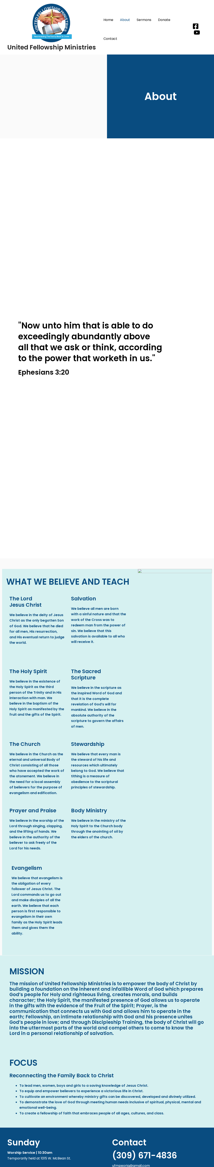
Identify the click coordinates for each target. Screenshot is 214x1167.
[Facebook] (195, 26)
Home (108, 19)
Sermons (144, 19)
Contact (110, 38)
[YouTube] (197, 32)
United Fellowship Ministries (51, 47)
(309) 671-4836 (144, 1155)
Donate (164, 19)
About (125, 19)
